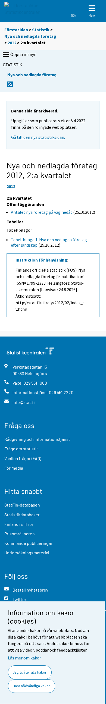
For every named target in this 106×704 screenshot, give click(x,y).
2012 (12, 42)
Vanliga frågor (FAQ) (22, 458)
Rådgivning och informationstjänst (37, 439)
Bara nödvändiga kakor (31, 685)
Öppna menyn (23, 54)
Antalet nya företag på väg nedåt (41, 212)
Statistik (40, 29)
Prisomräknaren (19, 533)
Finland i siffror (18, 524)
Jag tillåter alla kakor (29, 672)
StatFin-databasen (22, 504)
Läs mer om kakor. (25, 658)
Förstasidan (16, 29)
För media (13, 467)
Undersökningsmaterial (26, 552)
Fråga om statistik (21, 448)
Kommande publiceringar (28, 543)
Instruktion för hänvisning (41, 260)
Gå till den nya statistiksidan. (38, 137)
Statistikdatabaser (22, 514)
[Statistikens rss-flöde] (10, 85)
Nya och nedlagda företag (30, 36)
